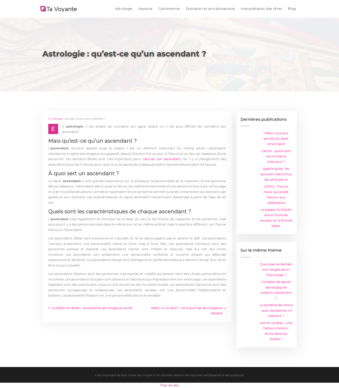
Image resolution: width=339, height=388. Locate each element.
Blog (292, 9)
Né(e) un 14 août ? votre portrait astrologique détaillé (186, 310)
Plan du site (169, 385)
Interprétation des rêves (261, 9)
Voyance (145, 9)
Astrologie (123, 9)
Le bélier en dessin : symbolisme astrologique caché (92, 308)
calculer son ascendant (161, 159)
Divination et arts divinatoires (210, 9)
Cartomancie (169, 9)
